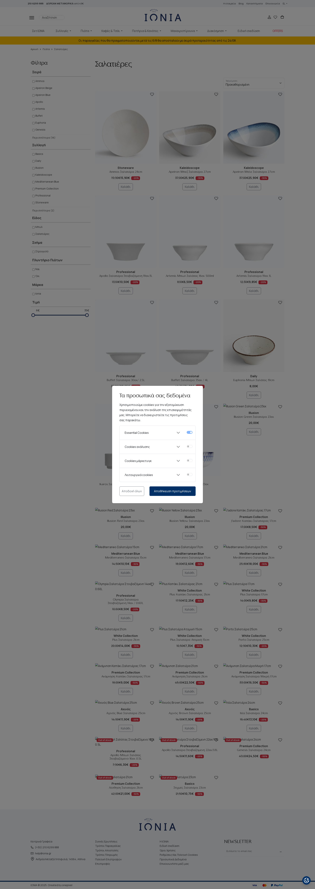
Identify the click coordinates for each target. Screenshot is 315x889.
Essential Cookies (137, 433)
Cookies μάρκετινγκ (138, 461)
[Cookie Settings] (306, 880)
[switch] (189, 446)
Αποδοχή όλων (132, 491)
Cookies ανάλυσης (137, 447)
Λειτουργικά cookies (139, 475)
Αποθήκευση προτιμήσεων (172, 491)
